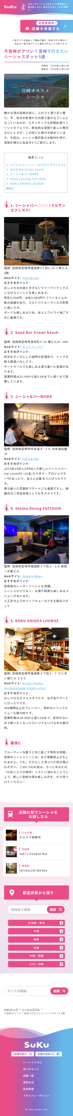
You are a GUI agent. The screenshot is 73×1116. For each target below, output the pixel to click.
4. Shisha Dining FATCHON (26, 179)
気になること (31, 1069)
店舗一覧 (28, 1075)
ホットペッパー (33, 347)
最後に (10, 188)
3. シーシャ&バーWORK (22, 174)
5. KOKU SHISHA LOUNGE (25, 183)
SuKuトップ (11, 1009)
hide (39, 157)
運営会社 (28, 1082)
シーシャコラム (32, 1062)
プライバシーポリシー (36, 1095)
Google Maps (32, 576)
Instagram (30, 278)
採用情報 (28, 1089)
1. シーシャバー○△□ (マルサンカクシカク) (35, 165)
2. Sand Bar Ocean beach (25, 169)
